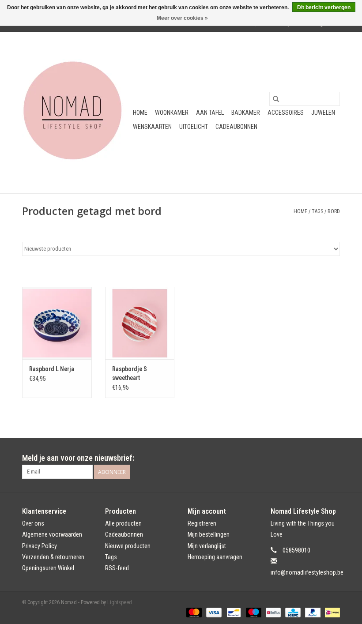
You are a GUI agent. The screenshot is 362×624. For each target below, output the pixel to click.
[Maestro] (253, 612)
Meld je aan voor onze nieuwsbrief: (78, 457)
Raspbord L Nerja (51, 368)
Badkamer (245, 112)
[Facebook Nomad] (317, 458)
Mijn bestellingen (209, 534)
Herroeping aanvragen (215, 556)
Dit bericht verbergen (324, 7)
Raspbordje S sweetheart (129, 373)
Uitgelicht (193, 126)
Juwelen (323, 112)
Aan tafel (210, 112)
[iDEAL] (331, 612)
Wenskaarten (152, 126)
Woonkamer (172, 112)
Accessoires (286, 112)
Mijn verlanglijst (207, 545)
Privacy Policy (39, 545)
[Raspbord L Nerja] (57, 323)
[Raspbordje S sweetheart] (140, 323)
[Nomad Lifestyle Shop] (76, 112)
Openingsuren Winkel (48, 567)
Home (140, 112)
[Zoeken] (276, 99)
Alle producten (123, 523)
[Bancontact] (232, 612)
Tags (317, 211)
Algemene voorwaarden (52, 534)
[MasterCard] (193, 612)
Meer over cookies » (182, 18)
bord (334, 211)
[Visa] (213, 612)
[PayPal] (312, 612)
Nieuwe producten (128, 545)
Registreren (202, 523)
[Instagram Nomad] (333, 458)
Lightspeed (119, 602)
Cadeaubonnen (236, 126)
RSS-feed (117, 567)
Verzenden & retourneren (53, 556)
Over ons (33, 523)
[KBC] (292, 612)
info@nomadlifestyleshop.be (307, 572)
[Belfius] (272, 612)
